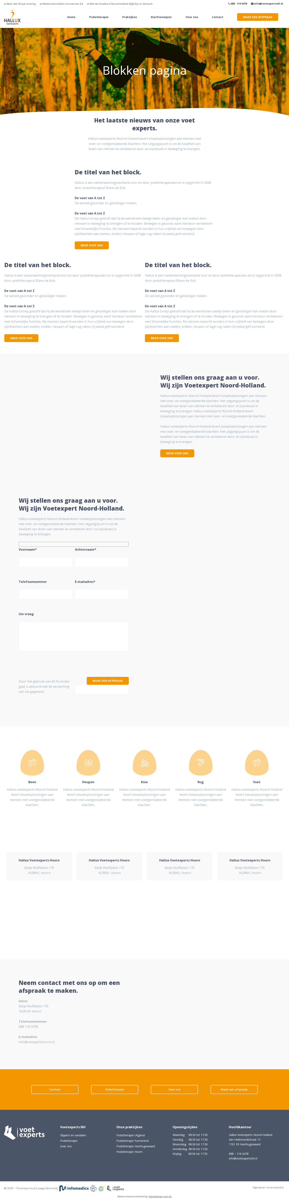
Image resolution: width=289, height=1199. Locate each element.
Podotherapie (99, 17)
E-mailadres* (85, 582)
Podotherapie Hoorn (129, 1152)
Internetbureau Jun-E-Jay (160, 1196)
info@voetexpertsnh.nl (268, 4)
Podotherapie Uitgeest (130, 1135)
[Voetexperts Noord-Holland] (12, 24)
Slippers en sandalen (73, 1135)
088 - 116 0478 (238, 4)
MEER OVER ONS (92, 245)
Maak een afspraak (257, 17)
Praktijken (129, 17)
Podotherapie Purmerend (132, 1141)
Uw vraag (26, 614)
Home (71, 17)
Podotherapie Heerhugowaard (135, 1146)
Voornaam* (28, 549)
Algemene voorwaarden (267, 1187)
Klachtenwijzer (161, 17)
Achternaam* (85, 549)
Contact (217, 17)
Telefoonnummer (33, 582)
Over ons (192, 17)
